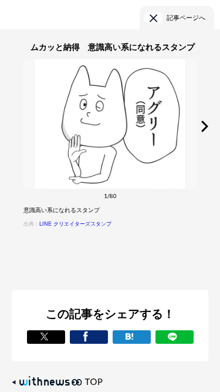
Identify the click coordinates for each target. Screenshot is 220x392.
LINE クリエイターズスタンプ (75, 224)
